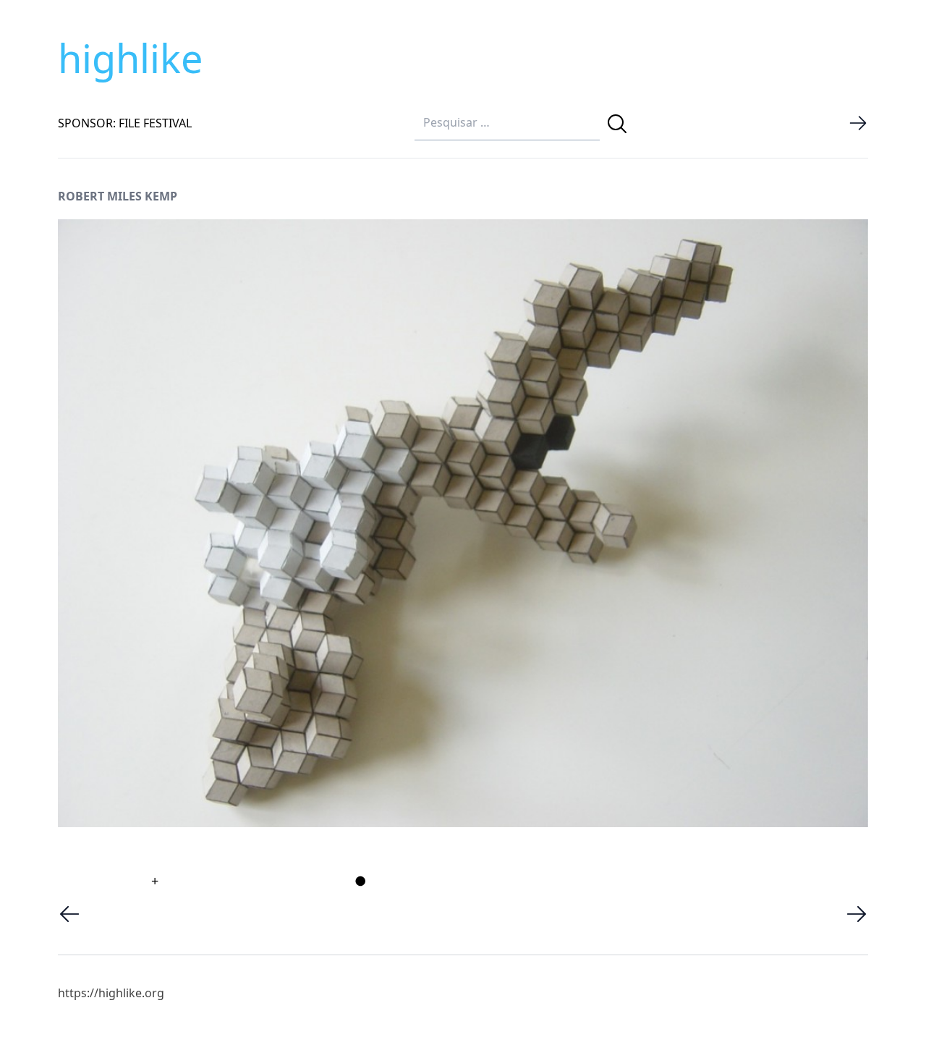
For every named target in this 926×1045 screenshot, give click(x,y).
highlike (130, 58)
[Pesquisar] (617, 123)
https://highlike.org (111, 993)
